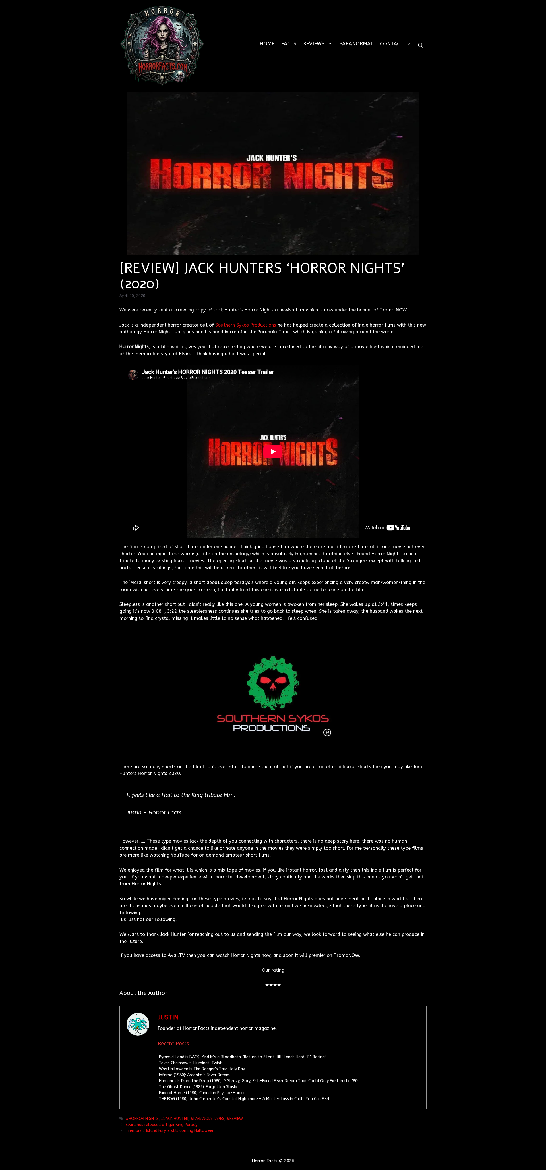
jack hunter (176, 1118)
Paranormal (356, 44)
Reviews (313, 44)
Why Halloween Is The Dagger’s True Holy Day (202, 1069)
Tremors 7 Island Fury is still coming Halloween (170, 1130)
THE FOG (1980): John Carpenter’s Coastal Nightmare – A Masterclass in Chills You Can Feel (244, 1098)
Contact (391, 44)
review (236, 1118)
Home (267, 44)
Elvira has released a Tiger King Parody (161, 1124)
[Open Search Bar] (421, 45)
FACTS (288, 44)
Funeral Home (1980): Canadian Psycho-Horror (202, 1092)
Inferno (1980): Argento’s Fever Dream (194, 1075)
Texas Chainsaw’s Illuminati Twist (190, 1063)
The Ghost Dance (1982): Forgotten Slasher (199, 1086)
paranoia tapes (208, 1118)
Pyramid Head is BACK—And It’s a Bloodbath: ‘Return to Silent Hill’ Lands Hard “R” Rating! (242, 1057)
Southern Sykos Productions (245, 325)
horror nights (144, 1118)
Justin (168, 1017)
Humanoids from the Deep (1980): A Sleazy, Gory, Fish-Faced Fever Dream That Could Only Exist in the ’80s (259, 1080)
